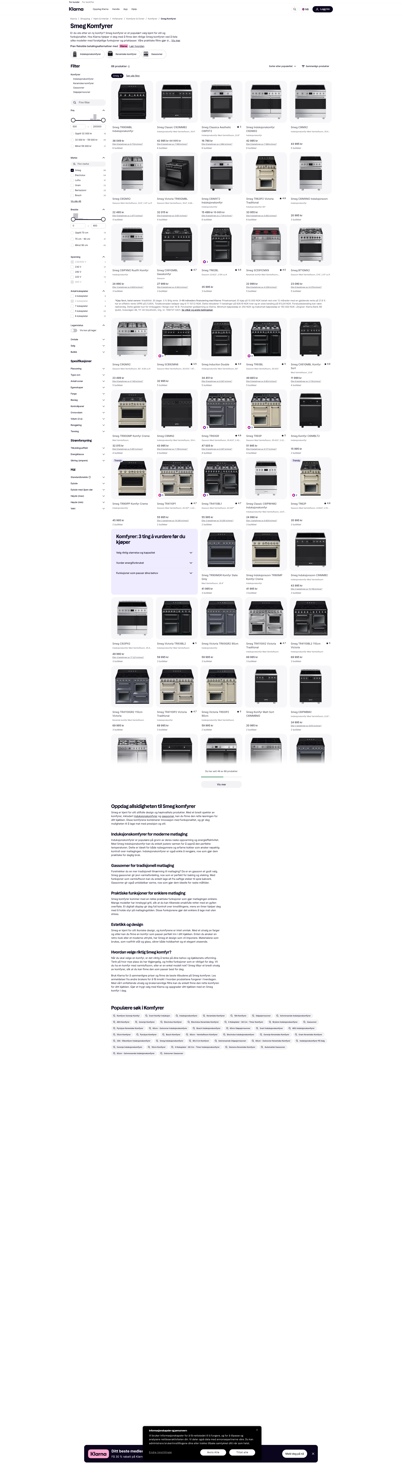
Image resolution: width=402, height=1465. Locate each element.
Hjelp (134, 9)
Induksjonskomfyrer (83, 79)
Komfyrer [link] (152, 19)
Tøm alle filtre (133, 75)
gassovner (168, 816)
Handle (116, 9)
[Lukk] (257, 1429)
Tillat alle (242, 1452)
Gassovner (78, 87)
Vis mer (175, 40)
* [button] (127, 144)
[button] (305, 9)
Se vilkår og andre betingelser (197, 310)
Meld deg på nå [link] (294, 1453)
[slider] (73, 120)
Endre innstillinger (160, 1452)
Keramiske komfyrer (83, 83)
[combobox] (282, 66)
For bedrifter (88, 2)
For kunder (74, 2)
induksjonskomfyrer (145, 816)
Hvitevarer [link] (117, 19)
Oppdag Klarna (101, 9)
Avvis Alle (213, 1452)
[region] (202, 1443)
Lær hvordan (136, 46)
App (125, 9)
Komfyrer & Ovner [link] (135, 19)
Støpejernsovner (81, 92)
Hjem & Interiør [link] (101, 19)
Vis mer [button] (221, 784)
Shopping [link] (85, 19)
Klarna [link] (73, 19)
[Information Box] (128, 66)
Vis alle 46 (76, 201)
